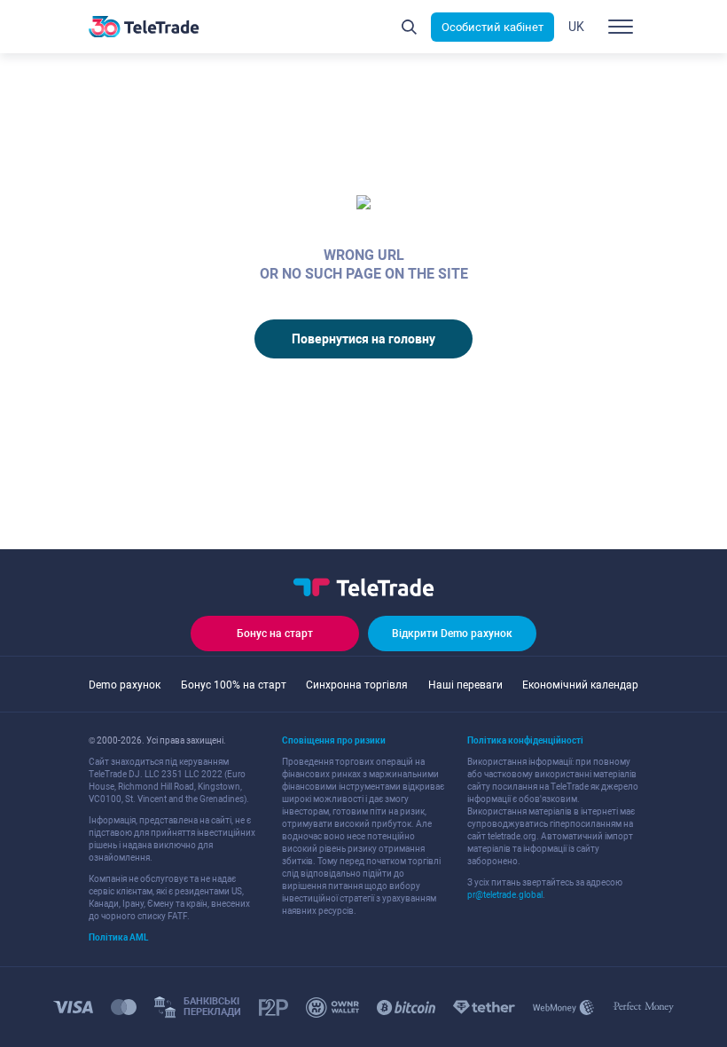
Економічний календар (580, 685)
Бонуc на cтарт (275, 633)
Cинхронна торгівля (357, 685)
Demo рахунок (124, 685)
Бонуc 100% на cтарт (233, 685)
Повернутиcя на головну (363, 339)
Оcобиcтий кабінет (492, 27)
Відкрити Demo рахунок (452, 633)
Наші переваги (465, 685)
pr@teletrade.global (505, 895)
